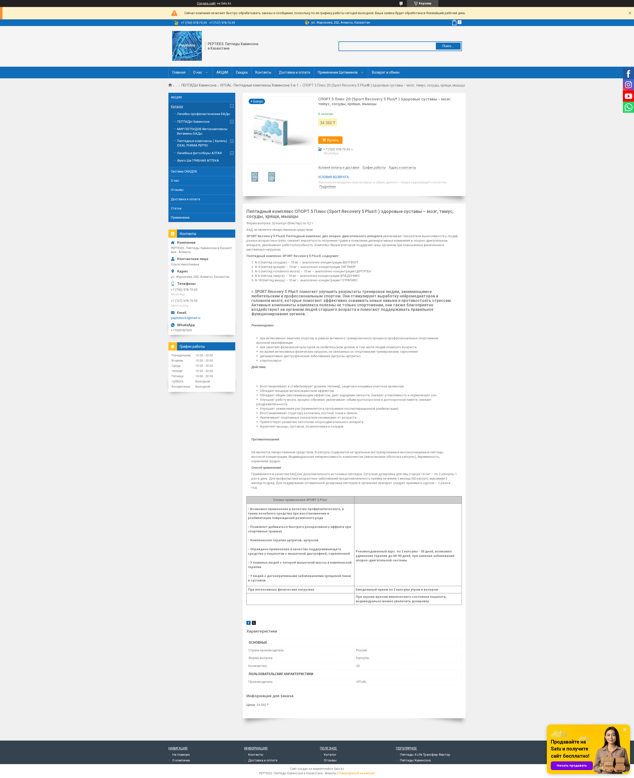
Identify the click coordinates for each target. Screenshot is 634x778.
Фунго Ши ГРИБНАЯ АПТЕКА (198, 160)
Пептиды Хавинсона (415, 760)
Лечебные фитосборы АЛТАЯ (199, 153)
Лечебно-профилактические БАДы (203, 114)
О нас (197, 72)
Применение (180, 217)
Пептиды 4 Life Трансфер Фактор (425, 754)
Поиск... (448, 46)
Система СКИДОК (184, 171)
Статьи (176, 208)
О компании (181, 760)
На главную (181, 754)
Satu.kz (339, 769)
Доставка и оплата (294, 72)
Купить (333, 140)
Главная (178, 72)
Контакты (263, 72)
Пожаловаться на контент (356, 773)
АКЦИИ (222, 72)
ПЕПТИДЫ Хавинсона (198, 85)
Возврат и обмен (385, 72)
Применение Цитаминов (338, 72)
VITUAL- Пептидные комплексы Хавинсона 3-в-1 (259, 85)
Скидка (242, 72)
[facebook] (248, 624)
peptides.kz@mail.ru (185, 318)
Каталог (177, 106)
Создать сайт (206, 3)
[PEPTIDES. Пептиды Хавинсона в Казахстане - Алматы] (187, 46)
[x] (254, 624)
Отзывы (177, 190)
